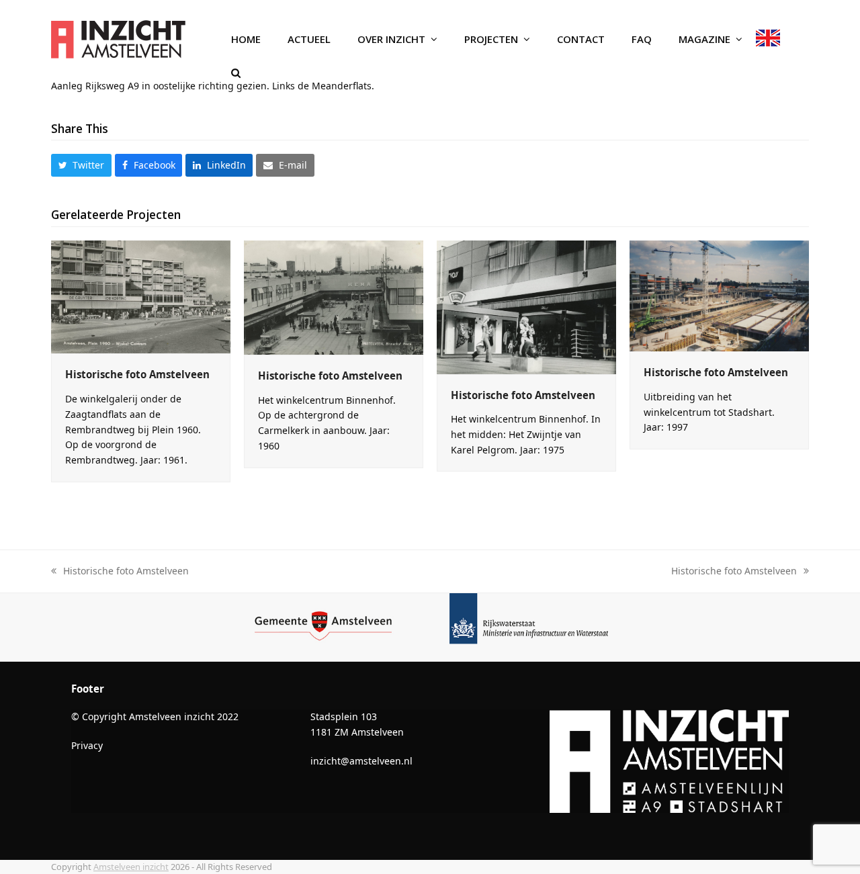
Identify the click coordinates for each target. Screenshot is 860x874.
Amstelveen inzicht (131, 867)
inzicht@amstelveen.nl (361, 760)
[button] (236, 73)
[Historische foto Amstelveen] (140, 296)
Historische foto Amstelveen (137, 374)
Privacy (87, 745)
